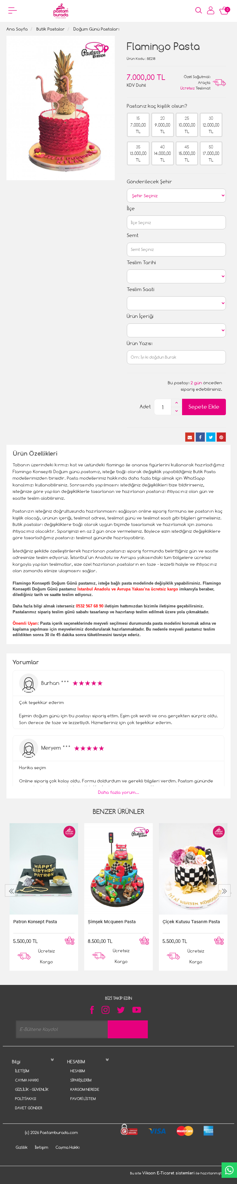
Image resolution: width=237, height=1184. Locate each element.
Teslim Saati (141, 289)
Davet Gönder (28, 1108)
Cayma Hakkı (27, 1080)
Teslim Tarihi (141, 262)
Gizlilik (21, 1147)
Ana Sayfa (17, 28)
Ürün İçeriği (140, 316)
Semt (133, 235)
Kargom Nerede (84, 1089)
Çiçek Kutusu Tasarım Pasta (191, 921)
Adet (145, 407)
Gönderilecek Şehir (149, 182)
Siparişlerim (80, 1080)
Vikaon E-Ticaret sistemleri (168, 1173)
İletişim (22, 1071)
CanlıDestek (229, 1170)
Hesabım (77, 1071)
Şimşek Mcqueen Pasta (112, 921)
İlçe (131, 208)
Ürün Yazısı (139, 343)
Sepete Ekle (204, 406)
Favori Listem (83, 1098)
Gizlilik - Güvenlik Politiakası (31, 1094)
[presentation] (12, 890)
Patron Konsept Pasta (35, 921)
